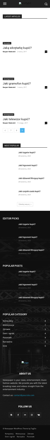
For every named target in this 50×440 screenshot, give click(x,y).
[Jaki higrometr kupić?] (9, 168)
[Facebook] (18, 415)
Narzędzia (7, 43)
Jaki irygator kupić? (27, 152)
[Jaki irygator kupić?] (9, 156)
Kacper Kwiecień (9, 52)
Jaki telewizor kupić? (16, 119)
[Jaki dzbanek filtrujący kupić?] (9, 181)
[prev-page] (5, 130)
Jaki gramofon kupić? (17, 83)
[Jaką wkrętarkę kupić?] (25, 33)
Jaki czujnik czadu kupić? (29, 191)
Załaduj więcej (24, 204)
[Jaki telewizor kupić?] (25, 105)
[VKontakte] (38, 415)
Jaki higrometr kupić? (27, 165)
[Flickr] (25, 415)
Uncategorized (8, 79)
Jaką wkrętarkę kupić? (17, 48)
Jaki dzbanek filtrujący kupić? (31, 178)
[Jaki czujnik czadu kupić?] (9, 194)
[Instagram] (32, 415)
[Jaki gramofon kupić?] (25, 69)
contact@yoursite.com (24, 395)
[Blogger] (11, 415)
